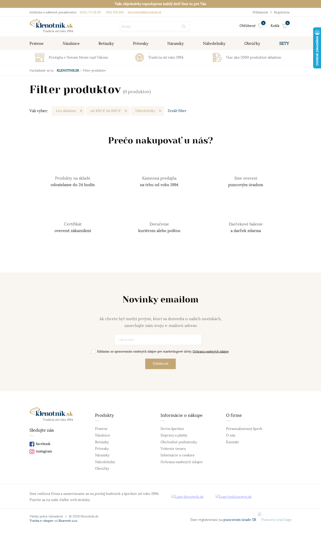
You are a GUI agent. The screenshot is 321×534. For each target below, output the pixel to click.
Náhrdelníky (145, 111)
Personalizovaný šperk (244, 429)
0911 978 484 (114, 12)
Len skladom (66, 111)
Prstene (101, 429)
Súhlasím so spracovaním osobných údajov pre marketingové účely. (163, 351)
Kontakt (232, 442)
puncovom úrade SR (240, 520)
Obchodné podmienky (178, 442)
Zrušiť (177, 111)
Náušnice (102, 435)
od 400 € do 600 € (105, 111)
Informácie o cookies (177, 455)
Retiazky (102, 442)
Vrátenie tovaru (173, 449)
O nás (230, 435)
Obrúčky (102, 468)
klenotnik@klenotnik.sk (144, 12)
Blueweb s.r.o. (68, 521)
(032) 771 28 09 (90, 12)
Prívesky (102, 449)
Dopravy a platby (173, 435)
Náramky (102, 455)
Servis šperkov (172, 429)
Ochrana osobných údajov (211, 351)
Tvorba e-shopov (41, 521)
